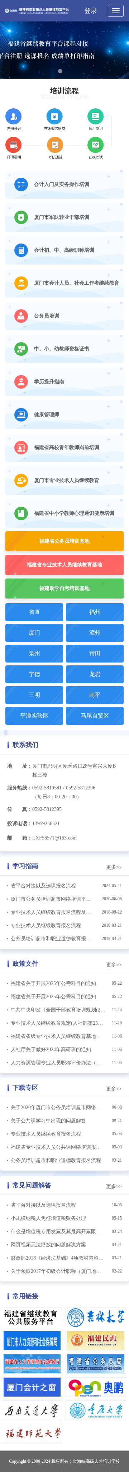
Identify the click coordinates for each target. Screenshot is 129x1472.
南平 (95, 695)
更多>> (114, 867)
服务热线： (19, 788)
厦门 (34, 633)
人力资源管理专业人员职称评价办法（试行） (61, 1062)
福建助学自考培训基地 (64, 588)
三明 (34, 695)
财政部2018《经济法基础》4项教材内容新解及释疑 (67, 1258)
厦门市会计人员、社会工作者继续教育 (76, 283)
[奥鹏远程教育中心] (95, 1386)
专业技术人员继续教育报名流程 (46, 925)
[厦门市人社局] (32, 1340)
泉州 (34, 653)
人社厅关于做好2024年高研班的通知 (51, 1049)
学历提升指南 (49, 381)
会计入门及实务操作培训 (61, 184)
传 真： (19, 809)
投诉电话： (19, 823)
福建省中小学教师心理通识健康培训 (74, 513)
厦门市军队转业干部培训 (61, 217)
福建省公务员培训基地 (64, 541)
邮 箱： (19, 838)
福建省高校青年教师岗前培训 (66, 447)
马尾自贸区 (95, 716)
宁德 (34, 674)
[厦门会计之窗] (32, 1386)
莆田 (95, 653)
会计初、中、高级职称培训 (64, 250)
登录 (90, 10)
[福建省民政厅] (95, 1340)
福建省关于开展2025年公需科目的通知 (53, 983)
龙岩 (95, 674)
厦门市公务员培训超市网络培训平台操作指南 (61, 899)
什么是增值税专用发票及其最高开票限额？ (58, 1231)
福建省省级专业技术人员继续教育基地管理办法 (63, 1036)
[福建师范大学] (32, 1433)
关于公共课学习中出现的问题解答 (48, 1120)
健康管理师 (46, 414)
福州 (95, 612)
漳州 (95, 633)
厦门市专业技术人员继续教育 (66, 480)
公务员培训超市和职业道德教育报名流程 (56, 938)
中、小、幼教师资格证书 (61, 348)
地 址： (19, 766)
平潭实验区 (34, 716)
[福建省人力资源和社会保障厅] (32, 1363)
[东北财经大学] (32, 1317)
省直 (34, 612)
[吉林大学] (95, 1317)
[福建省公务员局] (95, 1363)
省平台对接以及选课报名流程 (43, 885)
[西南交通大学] (32, 1410)
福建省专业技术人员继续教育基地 (64, 564)
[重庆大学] (95, 1410)
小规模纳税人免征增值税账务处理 (48, 1218)
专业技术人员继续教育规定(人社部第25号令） (62, 1023)
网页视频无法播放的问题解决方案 (48, 1244)
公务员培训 (46, 316)
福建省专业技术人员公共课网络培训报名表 (58, 1147)
